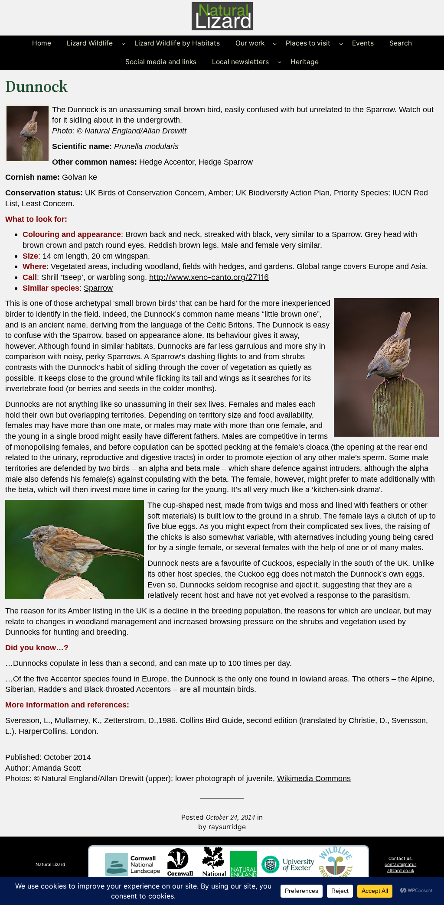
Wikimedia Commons (314, 778)
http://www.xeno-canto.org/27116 (209, 277)
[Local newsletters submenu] (279, 62)
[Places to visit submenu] (341, 43)
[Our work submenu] (275, 43)
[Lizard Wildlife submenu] (123, 43)
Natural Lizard (50, 864)
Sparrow (98, 288)
